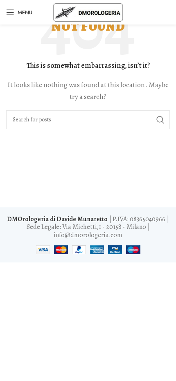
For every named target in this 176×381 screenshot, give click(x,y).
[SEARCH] (160, 119)
